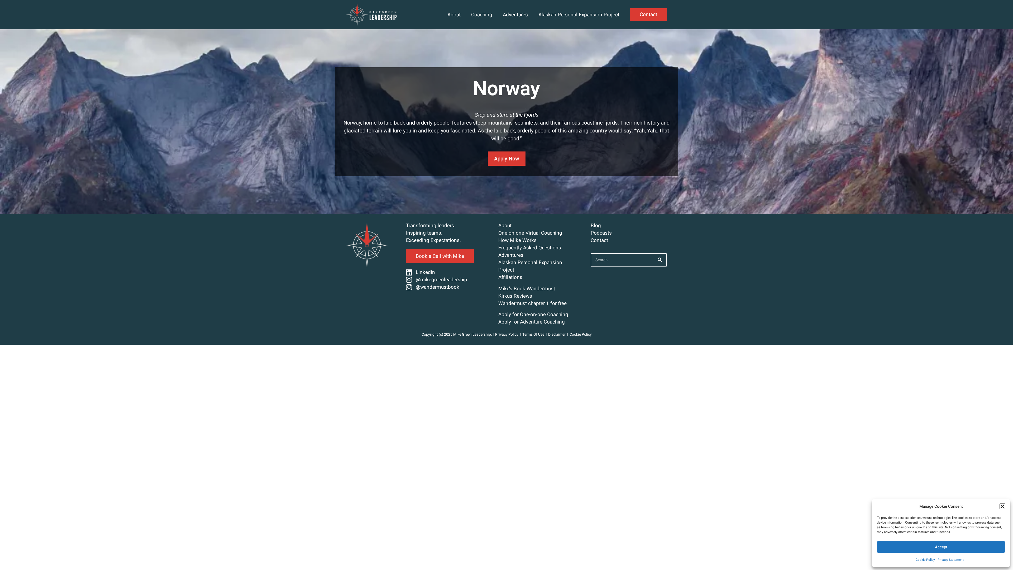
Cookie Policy (925, 559)
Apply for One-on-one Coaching (533, 314)
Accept (941, 547)
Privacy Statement (951, 559)
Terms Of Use (533, 334)
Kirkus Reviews (515, 296)
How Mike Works (517, 240)
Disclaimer (557, 334)
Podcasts (601, 233)
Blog (596, 225)
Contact (599, 240)
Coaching (481, 14)
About (454, 14)
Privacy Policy (506, 334)
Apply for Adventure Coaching (531, 322)
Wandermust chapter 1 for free (532, 303)
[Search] (659, 260)
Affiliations (510, 277)
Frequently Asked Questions (529, 247)
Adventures (515, 14)
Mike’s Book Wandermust (526, 288)
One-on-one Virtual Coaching (530, 233)
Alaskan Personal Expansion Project (578, 14)
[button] (1002, 506)
